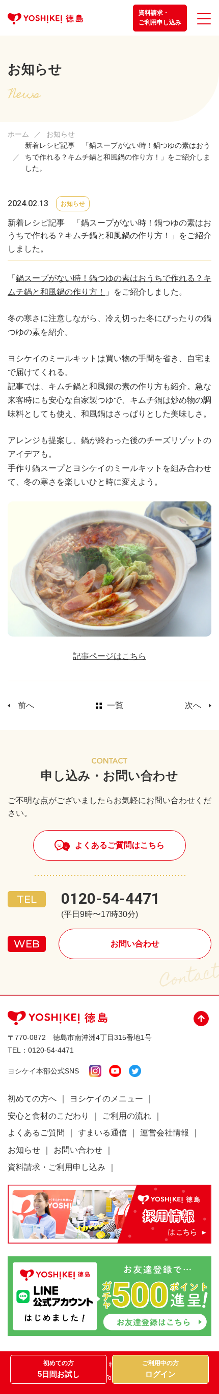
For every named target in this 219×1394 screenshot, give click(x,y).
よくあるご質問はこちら (120, 845)
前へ (26, 705)
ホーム (18, 134)
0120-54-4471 (110, 898)
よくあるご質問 (36, 1132)
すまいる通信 (102, 1132)
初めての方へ (32, 1098)
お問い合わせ (135, 943)
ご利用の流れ (126, 1116)
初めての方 (59, 1368)
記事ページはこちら (109, 656)
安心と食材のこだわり (48, 1116)
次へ (193, 705)
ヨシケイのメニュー (106, 1098)
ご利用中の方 (160, 1368)
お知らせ (60, 134)
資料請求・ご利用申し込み (160, 17)
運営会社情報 (164, 1132)
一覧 (115, 705)
